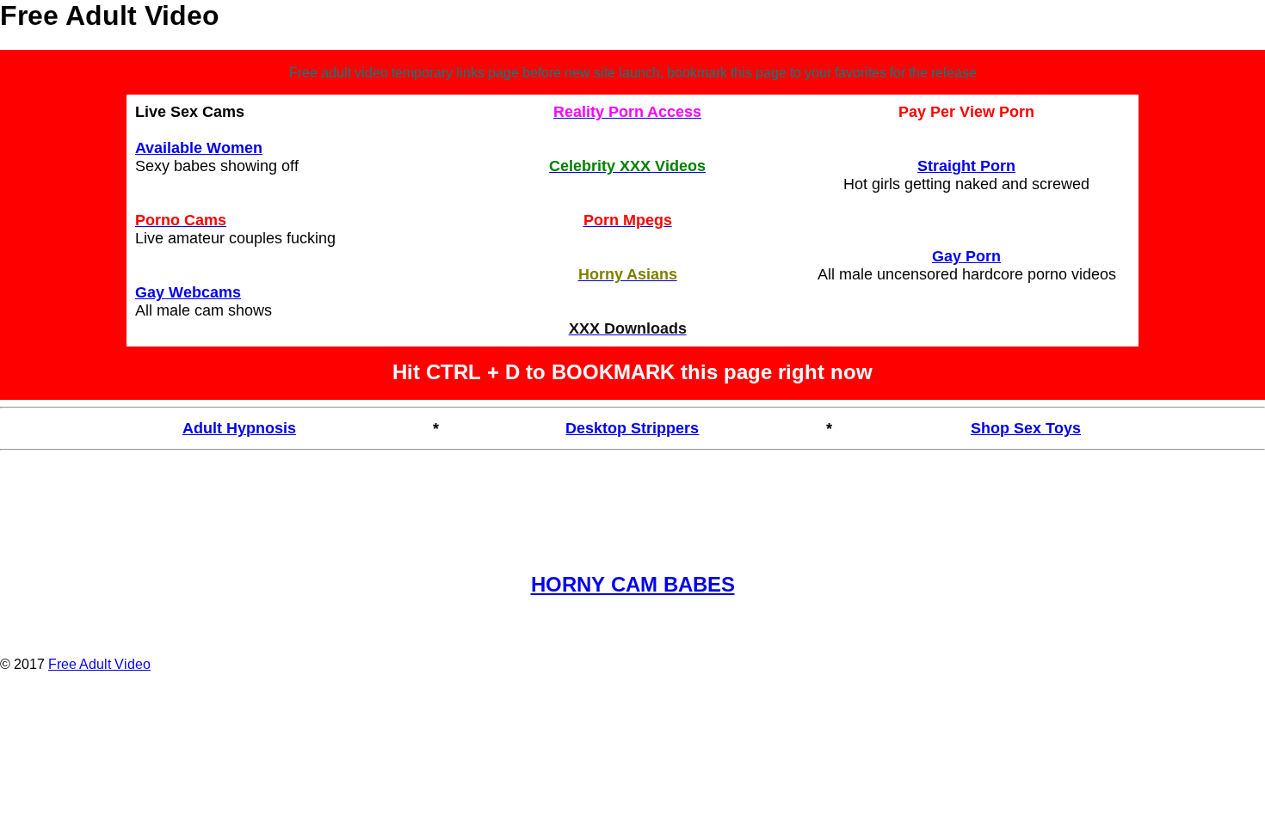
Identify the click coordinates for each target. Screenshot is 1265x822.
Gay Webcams (188, 292)
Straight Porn (966, 166)
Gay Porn (966, 256)
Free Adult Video (99, 664)
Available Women (198, 147)
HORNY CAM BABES (633, 584)
